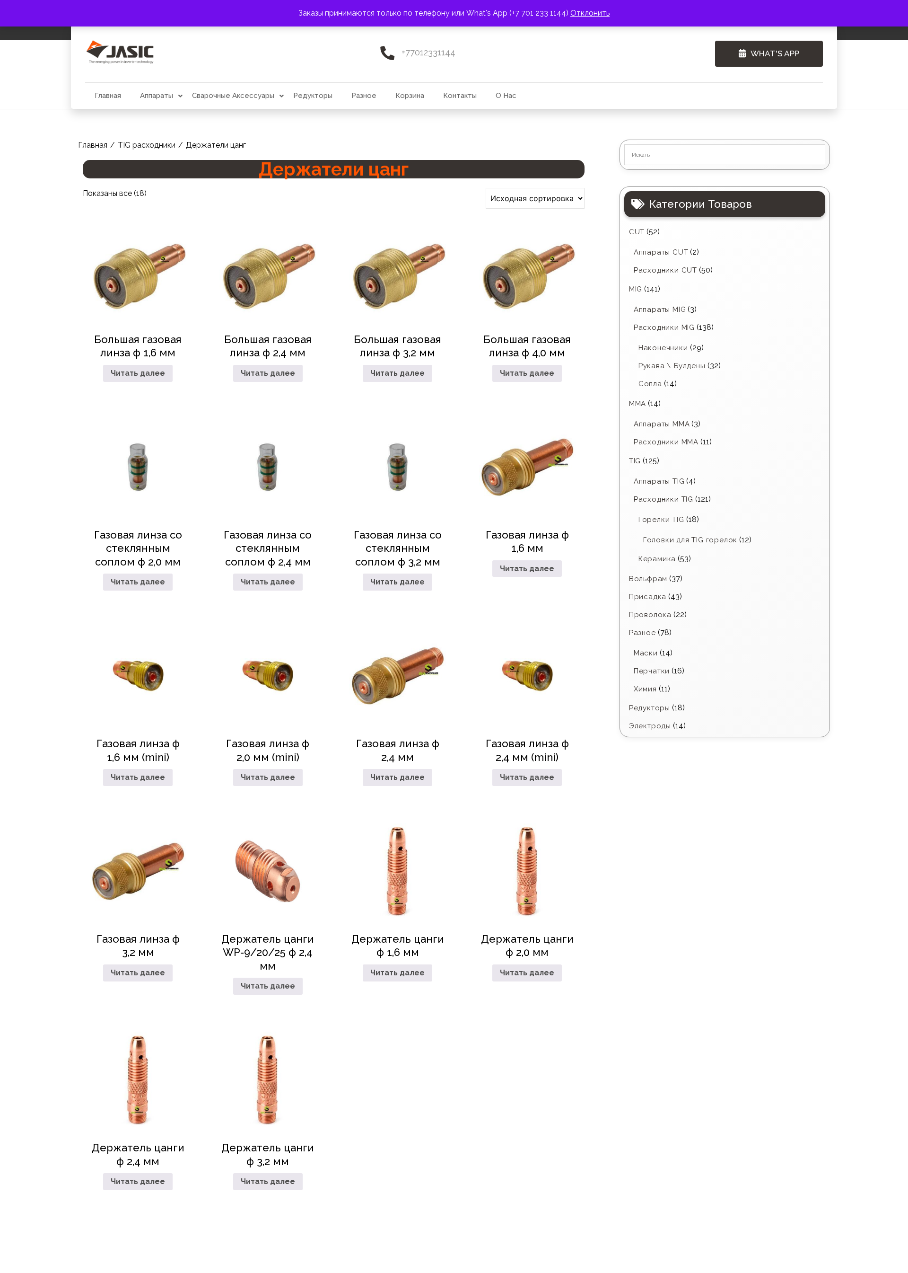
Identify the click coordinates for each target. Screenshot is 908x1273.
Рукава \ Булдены (672, 366)
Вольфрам (648, 579)
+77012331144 (428, 52)
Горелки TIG (661, 519)
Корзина (409, 95)
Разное (363, 95)
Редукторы (312, 95)
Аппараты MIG (660, 309)
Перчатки (652, 671)
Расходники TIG (663, 499)
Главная (108, 95)
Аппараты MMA (662, 424)
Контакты (460, 95)
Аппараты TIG (659, 481)
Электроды (650, 726)
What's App (775, 53)
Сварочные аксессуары (233, 95)
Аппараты (156, 95)
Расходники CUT (665, 270)
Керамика (657, 559)
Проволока (650, 614)
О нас (506, 95)
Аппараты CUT (661, 252)
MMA (637, 403)
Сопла (650, 384)
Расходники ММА (666, 442)
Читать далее (138, 373)
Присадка (647, 596)
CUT (637, 232)
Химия (645, 689)
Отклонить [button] (590, 13)
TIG (635, 461)
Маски (646, 653)
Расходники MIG (664, 327)
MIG (635, 289)
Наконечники (663, 348)
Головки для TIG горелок (690, 540)
